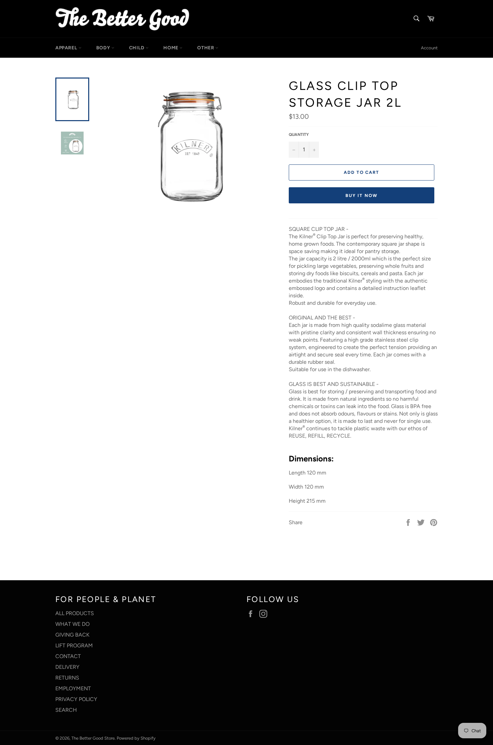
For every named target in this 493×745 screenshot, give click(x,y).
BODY (103, 48)
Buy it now (361, 195)
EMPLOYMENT (73, 688)
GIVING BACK (72, 635)
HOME (171, 48)
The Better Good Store (93, 738)
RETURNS (67, 678)
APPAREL (66, 48)
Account (429, 47)
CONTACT (68, 656)
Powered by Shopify (136, 738)
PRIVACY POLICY (76, 699)
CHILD (137, 48)
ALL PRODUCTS (74, 613)
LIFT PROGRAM (74, 645)
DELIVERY (67, 667)
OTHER (206, 48)
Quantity (299, 134)
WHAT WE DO (72, 624)
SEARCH (66, 710)
